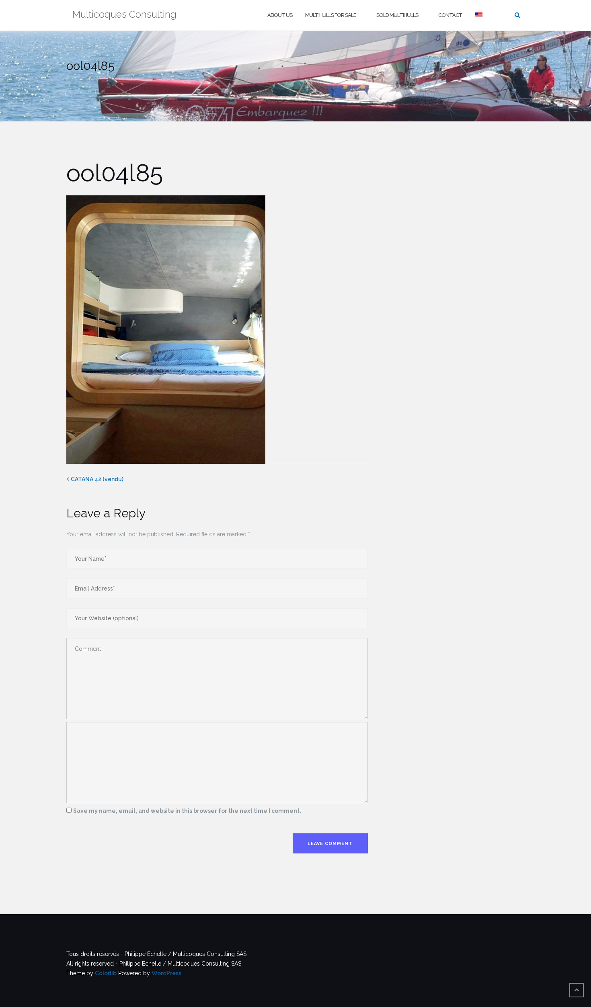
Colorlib (106, 973)
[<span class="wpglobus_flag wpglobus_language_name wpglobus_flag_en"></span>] (479, 15)
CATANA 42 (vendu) (97, 479)
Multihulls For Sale (330, 15)
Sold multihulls (397, 15)
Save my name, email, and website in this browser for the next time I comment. (187, 811)
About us (279, 15)
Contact (450, 15)
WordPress (166, 973)
